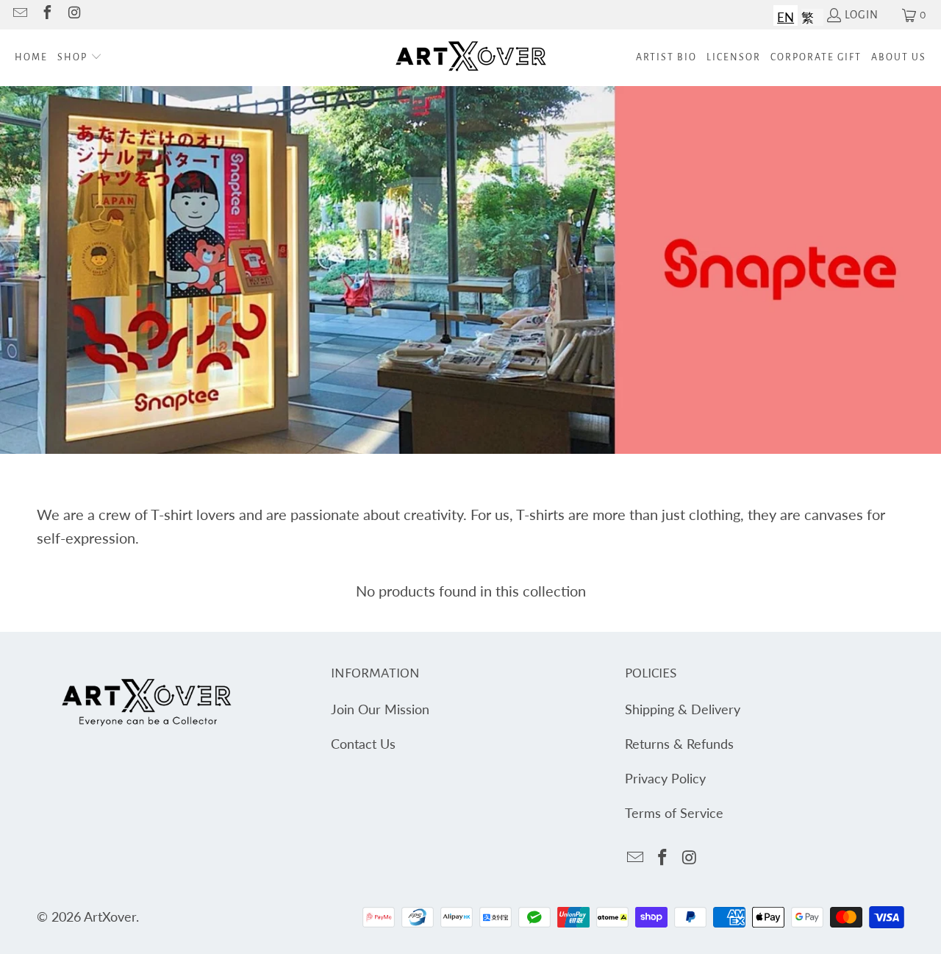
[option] (807, 15)
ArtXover (110, 916)
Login (862, 15)
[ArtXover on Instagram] (73, 15)
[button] (79, 58)
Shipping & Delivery (682, 709)
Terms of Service (674, 813)
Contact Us (363, 744)
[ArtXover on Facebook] (46, 15)
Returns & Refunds (679, 744)
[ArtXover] (471, 57)
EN (785, 17)
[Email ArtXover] (19, 15)
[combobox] (785, 15)
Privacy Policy (665, 778)
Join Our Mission (380, 709)
